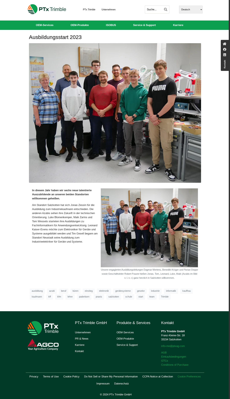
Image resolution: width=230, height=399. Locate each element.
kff (49, 296)
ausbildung (37, 291)
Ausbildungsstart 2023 (55, 37)
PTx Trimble (89, 9)
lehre (70, 296)
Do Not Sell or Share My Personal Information (111, 376)
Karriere (178, 25)
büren (75, 291)
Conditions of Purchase (174, 364)
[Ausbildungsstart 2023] (115, 112)
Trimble (165, 296)
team (152, 296)
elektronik (104, 291)
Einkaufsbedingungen (173, 356)
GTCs (164, 360)
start (140, 296)
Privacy (33, 376)
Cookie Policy (71, 376)
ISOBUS (111, 25)
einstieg (89, 291)
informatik (171, 291)
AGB (164, 352)
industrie (155, 291)
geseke (141, 291)
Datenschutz (121, 383)
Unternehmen (108, 9)
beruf (63, 291)
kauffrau (186, 291)
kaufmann (37, 296)
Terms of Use (51, 376)
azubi (52, 291)
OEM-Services (44, 25)
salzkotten (113, 296)
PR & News (81, 338)
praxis (99, 296)
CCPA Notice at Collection (157, 376)
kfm (59, 296)
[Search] (165, 9)
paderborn (84, 296)
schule (128, 296)
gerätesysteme (123, 291)
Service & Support (144, 25)
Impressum (103, 383)
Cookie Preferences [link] (189, 376)
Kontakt (79, 351)
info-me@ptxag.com (173, 346)
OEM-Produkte (80, 25)
